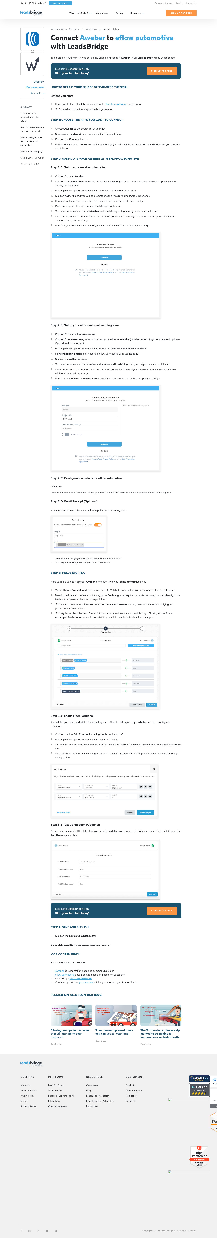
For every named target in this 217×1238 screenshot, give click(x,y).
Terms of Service (28, 1090)
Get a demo (92, 1085)
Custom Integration (57, 1106)
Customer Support (164, 3)
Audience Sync (55, 1090)
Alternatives (37, 93)
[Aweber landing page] (32, 39)
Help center (131, 1095)
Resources (135, 13)
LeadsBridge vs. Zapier (97, 1095)
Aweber (59, 970)
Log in (179, 3)
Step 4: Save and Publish (32, 157)
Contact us (131, 1101)
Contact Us (191, 3)
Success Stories (28, 1106)
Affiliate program (134, 1090)
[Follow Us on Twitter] (56, 1231)
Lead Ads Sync (55, 1085)
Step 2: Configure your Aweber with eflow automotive (31, 141)
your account (86, 982)
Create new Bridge (117, 104)
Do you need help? (29, 164)
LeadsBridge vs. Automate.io (100, 1101)
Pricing (119, 13)
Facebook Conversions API (61, 1095)
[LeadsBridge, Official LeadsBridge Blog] (32, 12)
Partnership (92, 1106)
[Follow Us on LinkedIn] (38, 1231)
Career (23, 1101)
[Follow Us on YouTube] (47, 1231)
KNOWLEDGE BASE (81, 978)
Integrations (102, 13)
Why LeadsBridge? (78, 13)
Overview (39, 81)
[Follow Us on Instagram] (29, 1231)
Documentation (35, 87)
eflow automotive (64, 974)
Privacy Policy (27, 1095)
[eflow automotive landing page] (32, 64)
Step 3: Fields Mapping (31, 151)
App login (130, 1085)
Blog (88, 1090)
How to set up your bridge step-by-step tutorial (29, 117)
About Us (25, 1085)
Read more (56, 1044)
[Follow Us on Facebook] (21, 1231)
